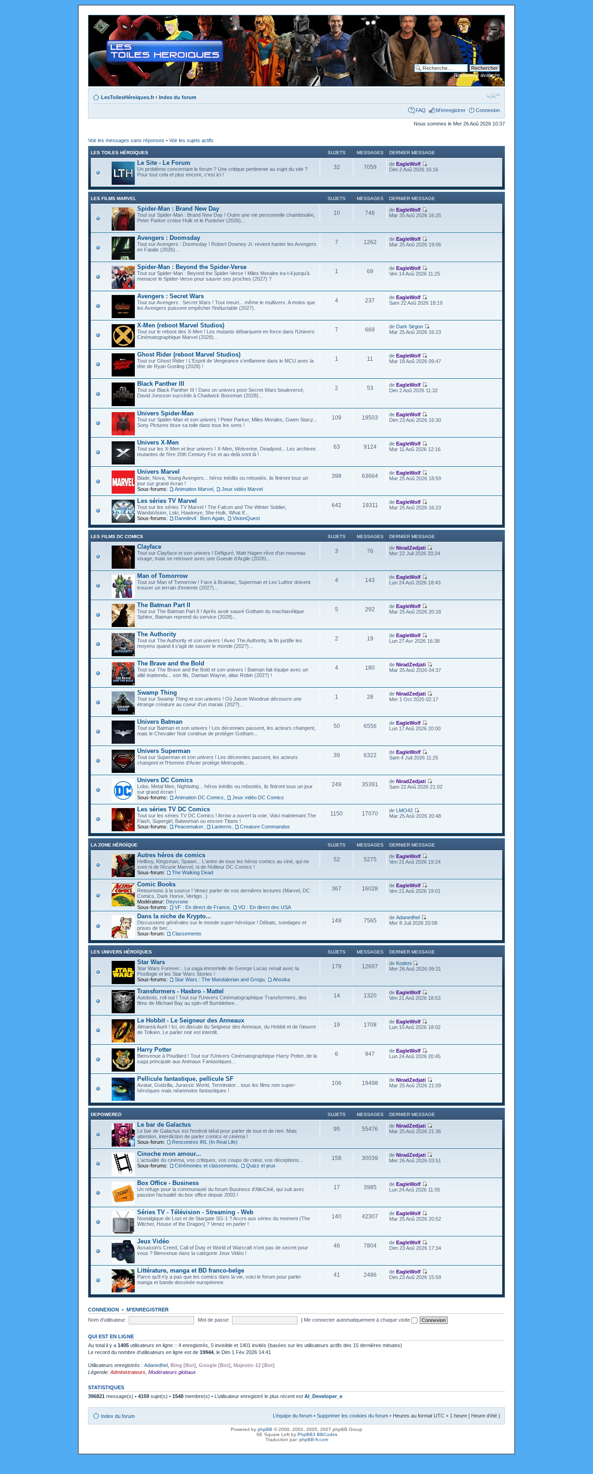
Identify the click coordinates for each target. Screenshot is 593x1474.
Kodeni (403, 963)
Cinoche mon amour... (169, 1153)
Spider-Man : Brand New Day (178, 208)
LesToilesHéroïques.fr (127, 97)
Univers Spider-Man (165, 413)
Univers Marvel (158, 471)
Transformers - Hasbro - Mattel (180, 991)
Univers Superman (163, 750)
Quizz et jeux (261, 1165)
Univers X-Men (158, 442)
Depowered (106, 1114)
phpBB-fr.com (313, 1439)
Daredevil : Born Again (199, 518)
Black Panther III (160, 383)
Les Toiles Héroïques (119, 152)
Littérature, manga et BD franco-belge (190, 1270)
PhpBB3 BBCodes (317, 1434)
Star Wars (151, 962)
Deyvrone (177, 901)
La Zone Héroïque (114, 844)
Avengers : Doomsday (168, 237)
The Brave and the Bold (170, 663)
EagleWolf (408, 164)
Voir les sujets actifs (191, 140)
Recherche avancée (477, 75)
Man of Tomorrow (162, 575)
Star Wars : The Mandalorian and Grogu (220, 979)
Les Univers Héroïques (121, 951)
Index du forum (177, 97)
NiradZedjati (411, 548)
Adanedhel (408, 917)
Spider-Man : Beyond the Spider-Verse (191, 266)
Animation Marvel (194, 489)
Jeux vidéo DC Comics (258, 797)
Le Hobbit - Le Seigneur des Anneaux (190, 1020)
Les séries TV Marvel (167, 500)
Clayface (149, 546)
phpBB (265, 1429)
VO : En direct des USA (264, 907)
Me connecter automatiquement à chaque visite (357, 1320)
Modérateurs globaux (172, 1372)
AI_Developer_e (323, 1396)
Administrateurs (127, 1372)
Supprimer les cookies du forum (352, 1415)
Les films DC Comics (117, 536)
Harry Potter (154, 1049)
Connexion (488, 110)
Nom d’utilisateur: (107, 1320)
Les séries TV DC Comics (173, 809)
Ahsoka (281, 979)
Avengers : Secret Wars (170, 296)
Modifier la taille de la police (493, 95)
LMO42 (404, 810)
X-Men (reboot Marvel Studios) (180, 325)
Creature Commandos (265, 826)
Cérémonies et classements (206, 1165)
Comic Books (156, 884)
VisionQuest (246, 518)
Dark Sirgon (409, 326)
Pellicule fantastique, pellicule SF (185, 1078)
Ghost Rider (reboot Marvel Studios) (188, 354)
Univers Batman (160, 721)
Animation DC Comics (199, 797)
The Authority (156, 634)
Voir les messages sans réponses (126, 140)
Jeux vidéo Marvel (242, 489)
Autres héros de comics (171, 855)
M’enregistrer (451, 110)
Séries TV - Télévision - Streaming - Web (195, 1212)
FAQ (421, 110)
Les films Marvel (113, 198)
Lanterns (222, 826)
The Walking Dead (192, 872)
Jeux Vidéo (153, 1241)
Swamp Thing (157, 692)
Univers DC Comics (165, 780)
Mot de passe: (214, 1320)
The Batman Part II (163, 605)
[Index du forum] (96, 20)
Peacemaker (189, 826)
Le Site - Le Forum (163, 162)
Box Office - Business (168, 1182)
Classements (187, 933)
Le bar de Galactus (164, 1124)
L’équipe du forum (292, 1415)
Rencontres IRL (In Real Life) (205, 1142)
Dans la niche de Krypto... (174, 916)
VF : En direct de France (202, 907)
